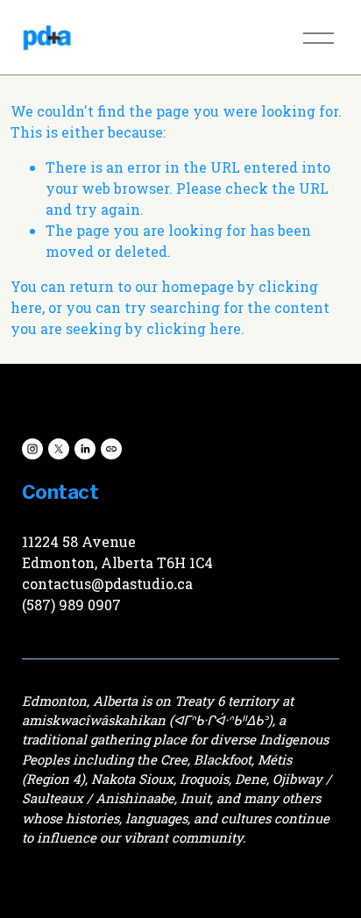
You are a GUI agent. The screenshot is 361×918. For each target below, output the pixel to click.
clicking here (193, 328)
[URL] (111, 448)
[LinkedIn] (85, 448)
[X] (58, 448)
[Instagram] (32, 448)
